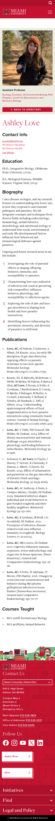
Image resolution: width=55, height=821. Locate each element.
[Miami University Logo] (14, 12)
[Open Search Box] (50, 3)
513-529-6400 (26, 725)
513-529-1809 (28, 715)
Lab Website (8, 152)
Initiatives (13, 790)
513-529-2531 (34, 720)
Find (7, 800)
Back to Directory (27, 109)
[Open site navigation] (50, 12)
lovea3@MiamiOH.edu (12, 141)
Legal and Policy (19, 810)
